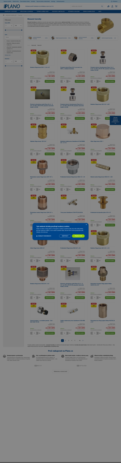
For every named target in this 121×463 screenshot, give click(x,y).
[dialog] (60, 231)
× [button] (86, 224)
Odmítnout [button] (65, 236)
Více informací (44, 232)
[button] (43, 236)
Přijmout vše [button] (78, 236)
